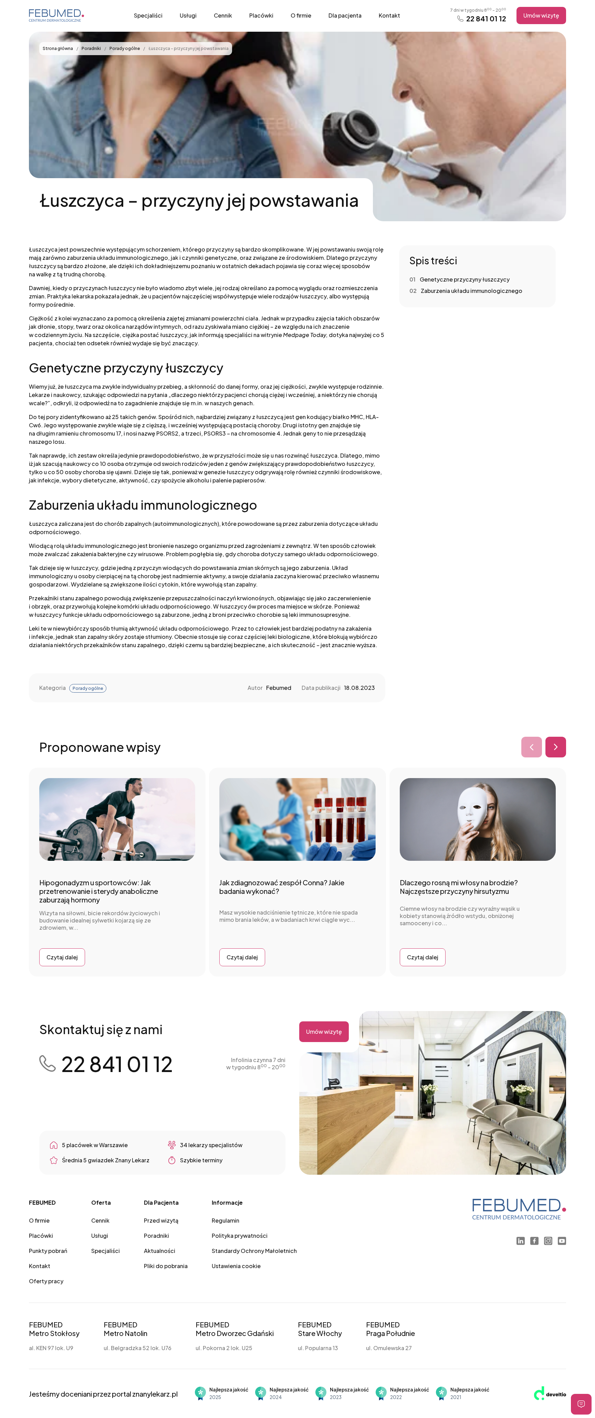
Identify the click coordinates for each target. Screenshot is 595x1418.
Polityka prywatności (240, 1235)
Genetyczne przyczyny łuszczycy (465, 279)
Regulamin (225, 1220)
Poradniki (92, 48)
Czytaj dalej (62, 957)
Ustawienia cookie (236, 1265)
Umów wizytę (541, 15)
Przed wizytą (161, 1220)
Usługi (188, 15)
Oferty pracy (46, 1281)
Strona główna (58, 48)
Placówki (261, 15)
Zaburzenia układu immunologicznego (471, 290)
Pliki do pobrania (166, 1265)
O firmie (301, 15)
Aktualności (159, 1250)
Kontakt (389, 15)
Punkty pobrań (48, 1250)
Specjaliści (148, 15)
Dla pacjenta (345, 15)
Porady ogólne (124, 48)
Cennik (223, 15)
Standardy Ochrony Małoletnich (254, 1250)
